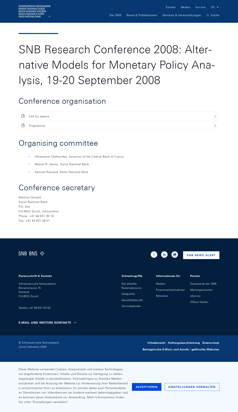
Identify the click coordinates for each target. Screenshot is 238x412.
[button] (215, 7)
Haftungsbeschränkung (184, 342)
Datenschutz (210, 342)
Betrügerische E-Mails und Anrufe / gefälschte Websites (181, 349)
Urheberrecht (156, 342)
